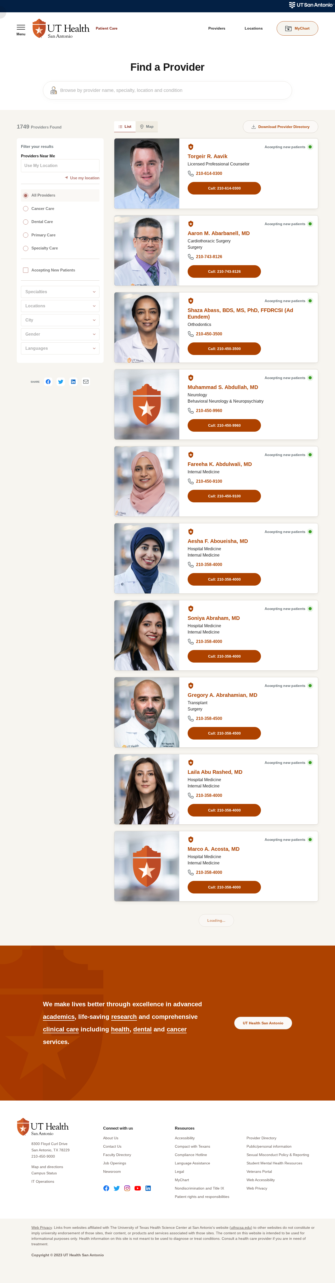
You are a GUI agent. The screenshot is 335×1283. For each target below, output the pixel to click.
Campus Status (44, 1173)
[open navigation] (21, 30)
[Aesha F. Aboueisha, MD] (146, 558)
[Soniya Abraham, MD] (146, 635)
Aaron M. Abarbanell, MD (219, 233)
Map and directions (47, 1167)
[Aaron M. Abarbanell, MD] (146, 250)
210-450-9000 (43, 1156)
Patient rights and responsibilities (202, 1197)
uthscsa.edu (241, 1227)
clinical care (61, 1029)
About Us (110, 1138)
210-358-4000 (209, 564)
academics (59, 1016)
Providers (216, 28)
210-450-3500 (209, 334)
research (124, 1016)
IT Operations (42, 1181)
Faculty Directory (117, 1155)
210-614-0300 (209, 173)
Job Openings (114, 1163)
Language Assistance (192, 1163)
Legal (179, 1171)
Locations (254, 28)
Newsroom (112, 1171)
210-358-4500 (209, 718)
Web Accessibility (261, 1180)
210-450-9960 (209, 410)
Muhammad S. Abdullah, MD (223, 387)
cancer (177, 1029)
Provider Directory (261, 1138)
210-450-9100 (209, 481)
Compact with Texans (192, 1146)
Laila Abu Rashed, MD (215, 772)
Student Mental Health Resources (274, 1163)
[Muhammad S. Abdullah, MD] (146, 404)
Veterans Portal (259, 1171)
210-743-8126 (209, 256)
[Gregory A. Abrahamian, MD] (146, 712)
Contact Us (112, 1146)
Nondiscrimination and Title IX (199, 1188)
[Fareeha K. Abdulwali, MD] (146, 481)
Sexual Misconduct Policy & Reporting (278, 1155)
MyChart (182, 1180)
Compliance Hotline (191, 1155)
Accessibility (185, 1138)
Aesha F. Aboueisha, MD (218, 541)
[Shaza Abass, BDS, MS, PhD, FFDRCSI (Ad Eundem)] (146, 327)
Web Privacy (257, 1188)
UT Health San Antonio (263, 1023)
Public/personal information (269, 1146)
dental (142, 1029)
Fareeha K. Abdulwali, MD (220, 464)
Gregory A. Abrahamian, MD (222, 695)
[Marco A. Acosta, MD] (146, 866)
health (120, 1029)
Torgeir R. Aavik (207, 156)
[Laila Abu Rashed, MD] (146, 789)
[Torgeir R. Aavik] (146, 173)
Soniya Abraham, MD (214, 618)
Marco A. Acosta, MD (213, 849)
